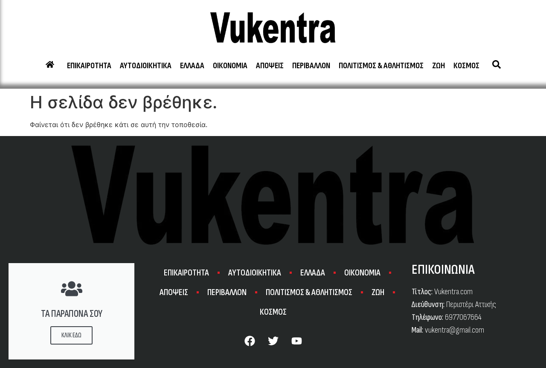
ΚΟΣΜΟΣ (466, 66)
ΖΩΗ (438, 66)
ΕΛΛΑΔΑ (192, 66)
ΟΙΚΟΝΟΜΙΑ (230, 66)
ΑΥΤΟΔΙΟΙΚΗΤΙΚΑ (145, 66)
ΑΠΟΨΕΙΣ (270, 66)
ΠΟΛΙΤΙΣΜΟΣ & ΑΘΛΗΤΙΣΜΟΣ (381, 66)
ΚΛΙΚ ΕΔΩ (71, 335)
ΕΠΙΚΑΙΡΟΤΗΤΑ (89, 66)
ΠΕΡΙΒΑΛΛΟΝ (311, 66)
